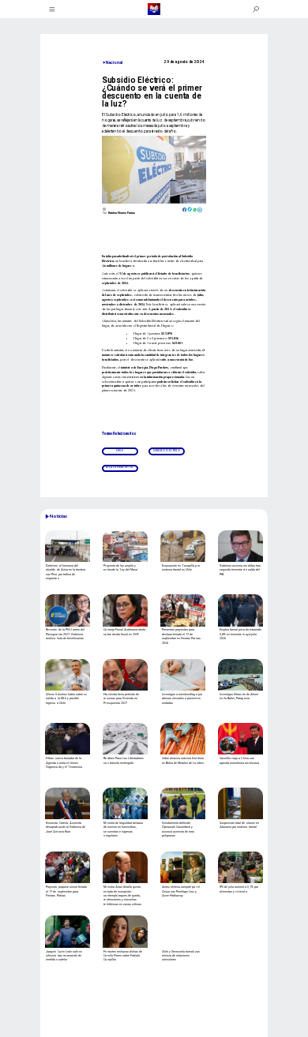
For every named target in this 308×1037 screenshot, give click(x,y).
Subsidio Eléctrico (166, 451)
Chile (119, 451)
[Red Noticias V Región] (53, 9)
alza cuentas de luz (119, 467)
